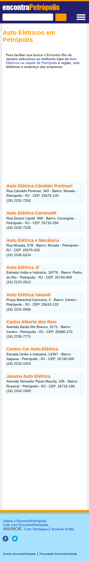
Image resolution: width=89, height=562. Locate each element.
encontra (31, 7)
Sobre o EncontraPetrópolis (24, 521)
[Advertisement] (44, 120)
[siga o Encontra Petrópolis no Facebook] (5, 540)
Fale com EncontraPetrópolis (25, 525)
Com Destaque (36, 529)
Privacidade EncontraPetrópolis (58, 553)
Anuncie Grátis (62, 529)
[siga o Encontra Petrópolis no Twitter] (15, 540)
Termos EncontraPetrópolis (19, 553)
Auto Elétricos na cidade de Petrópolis (41, 61)
